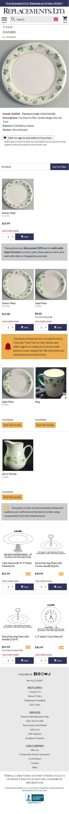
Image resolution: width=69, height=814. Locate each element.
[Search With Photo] (55, 19)
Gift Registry (35, 733)
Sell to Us (35, 729)
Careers (35, 763)
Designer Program (34, 738)
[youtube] (45, 674)
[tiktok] (49, 674)
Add (26, 236)
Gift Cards (34, 704)
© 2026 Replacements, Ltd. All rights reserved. (27, 788)
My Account (35, 680)
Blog (35, 767)
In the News (34, 758)
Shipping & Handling (34, 700)
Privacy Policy (54, 775)
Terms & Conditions (17, 775)
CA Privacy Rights (18, 779)
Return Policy (35, 696)
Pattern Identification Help (35, 716)
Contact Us (35, 691)
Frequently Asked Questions (35, 754)
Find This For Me (12, 425)
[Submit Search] (13, 19)
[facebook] (35, 674)
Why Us (35, 750)
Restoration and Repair (35, 725)
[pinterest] (38, 674)
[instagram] (42, 674)
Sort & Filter (59, 166)
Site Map (37, 775)
